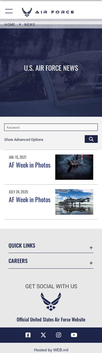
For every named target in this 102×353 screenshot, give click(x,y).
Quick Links (21, 245)
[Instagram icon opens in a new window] (58, 335)
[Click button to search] (91, 139)
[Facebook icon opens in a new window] (28, 335)
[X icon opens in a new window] (43, 335)
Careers (17, 260)
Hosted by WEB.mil (51, 350)
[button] (9, 12)
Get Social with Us (51, 286)
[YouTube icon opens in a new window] (74, 335)
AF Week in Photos (29, 164)
